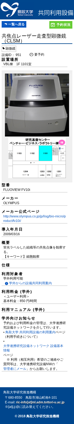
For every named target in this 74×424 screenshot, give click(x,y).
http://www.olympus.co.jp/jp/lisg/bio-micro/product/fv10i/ (34, 219)
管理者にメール (14, 368)
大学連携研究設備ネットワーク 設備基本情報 (33, 348)
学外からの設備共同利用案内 (30, 283)
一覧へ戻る (16, 24)
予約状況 (64, 24)
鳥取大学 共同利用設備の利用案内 (30, 332)
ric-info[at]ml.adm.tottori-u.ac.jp (40, 402)
